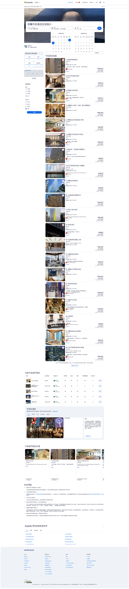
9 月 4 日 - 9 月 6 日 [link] (38, 64)
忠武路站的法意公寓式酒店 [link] (70, 544)
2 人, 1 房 (79, 29)
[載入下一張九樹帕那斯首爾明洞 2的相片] (63, 200)
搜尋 (99, 28)
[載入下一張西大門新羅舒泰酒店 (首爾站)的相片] (63, 171)
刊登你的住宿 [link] (26, 561)
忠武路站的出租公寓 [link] (30, 539)
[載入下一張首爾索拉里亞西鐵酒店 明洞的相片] (63, 125)
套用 (34, 112)
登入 (104, 2)
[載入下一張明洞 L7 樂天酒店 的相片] (63, 215)
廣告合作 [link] (25, 565)
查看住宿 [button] (88, 436)
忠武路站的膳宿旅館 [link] (30, 544)
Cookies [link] (67, 558)
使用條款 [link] (67, 561)
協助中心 (92, 2)
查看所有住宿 (74, 365)
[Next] (62, 428)
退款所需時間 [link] (89, 563)
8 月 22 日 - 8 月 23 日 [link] (29, 59)
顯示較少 (68, 71)
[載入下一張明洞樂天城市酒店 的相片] (63, 96)
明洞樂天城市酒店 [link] (91, 494)
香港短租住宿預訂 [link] (48, 561)
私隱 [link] (66, 556)
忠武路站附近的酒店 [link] (69, 541)
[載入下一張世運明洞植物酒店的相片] (63, 66)
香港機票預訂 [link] (47, 565)
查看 (100, 380)
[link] (63, 60)
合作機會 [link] (25, 563)
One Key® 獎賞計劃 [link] (48, 573)
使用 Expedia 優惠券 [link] (90, 565)
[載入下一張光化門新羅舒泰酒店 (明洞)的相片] (63, 353)
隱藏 (27, 466)
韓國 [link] (35, 6)
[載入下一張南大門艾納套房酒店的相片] (63, 81)
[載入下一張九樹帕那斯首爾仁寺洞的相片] (63, 245)
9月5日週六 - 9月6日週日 (60, 29)
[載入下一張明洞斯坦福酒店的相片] (63, 290)
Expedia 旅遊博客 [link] (48, 571)
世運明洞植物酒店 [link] (39, 494)
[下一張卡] (102, 465)
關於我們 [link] (25, 556)
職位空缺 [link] (25, 558)
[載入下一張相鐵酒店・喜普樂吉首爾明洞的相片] (63, 155)
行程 (97, 2)
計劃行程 (103, 6)
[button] (58, 40)
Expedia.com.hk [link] (27, 6)
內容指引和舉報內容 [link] (69, 567)
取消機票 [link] (88, 558)
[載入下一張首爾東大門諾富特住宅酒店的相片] (63, 140)
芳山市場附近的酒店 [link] (30, 536)
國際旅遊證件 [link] (89, 567)
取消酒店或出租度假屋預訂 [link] (91, 561)
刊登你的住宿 (85, 2)
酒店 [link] (32, 6)
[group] (93, 424)
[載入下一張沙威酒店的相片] (63, 322)
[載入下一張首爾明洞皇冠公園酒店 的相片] (63, 337)
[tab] (29, 414)
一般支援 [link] (88, 556)
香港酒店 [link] (46, 558)
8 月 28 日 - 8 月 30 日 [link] (29, 65)
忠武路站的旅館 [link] (68, 539)
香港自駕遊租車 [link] (48, 567)
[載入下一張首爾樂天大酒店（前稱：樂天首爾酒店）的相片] (63, 111)
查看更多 (27, 96)
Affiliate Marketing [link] (27, 567)
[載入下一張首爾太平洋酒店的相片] (63, 306)
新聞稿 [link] (25, 569)
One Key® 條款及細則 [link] (70, 563)
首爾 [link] (37, 6)
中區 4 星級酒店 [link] (68, 534)
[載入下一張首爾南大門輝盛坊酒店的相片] (63, 274)
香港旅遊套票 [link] (47, 563)
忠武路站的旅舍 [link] (29, 541)
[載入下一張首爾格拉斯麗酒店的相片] (63, 186)
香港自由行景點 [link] (48, 556)
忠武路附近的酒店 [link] (68, 536)
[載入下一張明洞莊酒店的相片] (63, 230)
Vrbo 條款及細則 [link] (69, 565)
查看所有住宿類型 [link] (48, 569)
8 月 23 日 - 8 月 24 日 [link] (38, 59)
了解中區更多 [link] (55, 411)
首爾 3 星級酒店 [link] (29, 534)
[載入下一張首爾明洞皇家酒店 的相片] (63, 260)
